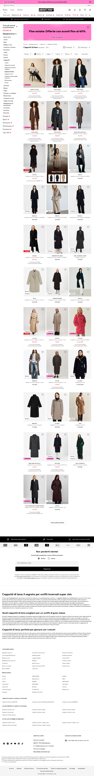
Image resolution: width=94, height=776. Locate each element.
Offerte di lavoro (29, 768)
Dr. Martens (35, 689)
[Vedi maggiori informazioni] (34, 98)
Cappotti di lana (52, 44)
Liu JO (4, 679)
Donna (5, 10)
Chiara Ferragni (6, 689)
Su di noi (11, 768)
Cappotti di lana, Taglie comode (41, 725)
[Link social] (4, 744)
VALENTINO (65, 681)
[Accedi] (75, 10)
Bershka (34, 687)
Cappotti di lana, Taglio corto (70, 722)
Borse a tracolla (6, 666)
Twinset (64, 687)
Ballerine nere (6, 658)
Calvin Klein (5, 684)
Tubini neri (35, 668)
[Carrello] (90, 10)
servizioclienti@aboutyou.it (32, 578)
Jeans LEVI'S (65, 658)
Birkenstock (65, 689)
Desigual (4, 692)
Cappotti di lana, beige (38, 709)
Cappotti (43, 44)
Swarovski (5, 687)
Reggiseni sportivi (7, 653)
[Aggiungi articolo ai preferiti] (42, 61)
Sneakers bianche (67, 655)
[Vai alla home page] (12, 737)
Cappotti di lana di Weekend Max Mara (43, 702)
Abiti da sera (35, 663)
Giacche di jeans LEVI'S (38, 666)
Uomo (12, 10)
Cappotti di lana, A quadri (9, 725)
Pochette (5, 663)
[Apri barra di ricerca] (89, 15)
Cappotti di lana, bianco (9, 715)
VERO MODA (35, 676)
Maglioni (34, 660)
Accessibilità (81, 768)
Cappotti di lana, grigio (68, 709)
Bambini (20, 10)
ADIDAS (34, 681)
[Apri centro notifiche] (80, 9)
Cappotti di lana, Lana (8, 722)
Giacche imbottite (67, 653)
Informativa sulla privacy (23, 576)
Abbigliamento (33, 44)
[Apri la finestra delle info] (90, 2)
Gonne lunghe (66, 663)
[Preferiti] (85, 10)
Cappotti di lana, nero (8, 709)
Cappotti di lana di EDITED (9, 702)
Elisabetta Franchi (37, 692)
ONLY (63, 679)
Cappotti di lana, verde (38, 712)
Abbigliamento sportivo (9, 660)
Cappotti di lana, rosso (68, 712)
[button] (69, 47)
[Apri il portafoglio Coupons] (69, 10)
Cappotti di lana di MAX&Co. (70, 702)
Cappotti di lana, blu (8, 712)
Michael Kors (35, 679)
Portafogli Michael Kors (8, 655)
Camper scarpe (66, 660)
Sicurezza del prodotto (47, 771)
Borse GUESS (6, 668)
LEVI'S (4, 681)
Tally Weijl (65, 684)
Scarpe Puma (66, 666)
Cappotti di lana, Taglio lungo (40, 722)
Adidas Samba (36, 655)
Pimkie (4, 676)
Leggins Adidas (36, 658)
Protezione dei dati (42, 768)
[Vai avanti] (86, 15)
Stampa (19, 768)
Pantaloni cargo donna (38, 653)
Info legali (72, 768)
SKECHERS (35, 684)
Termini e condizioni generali (59, 768)
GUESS (64, 676)
